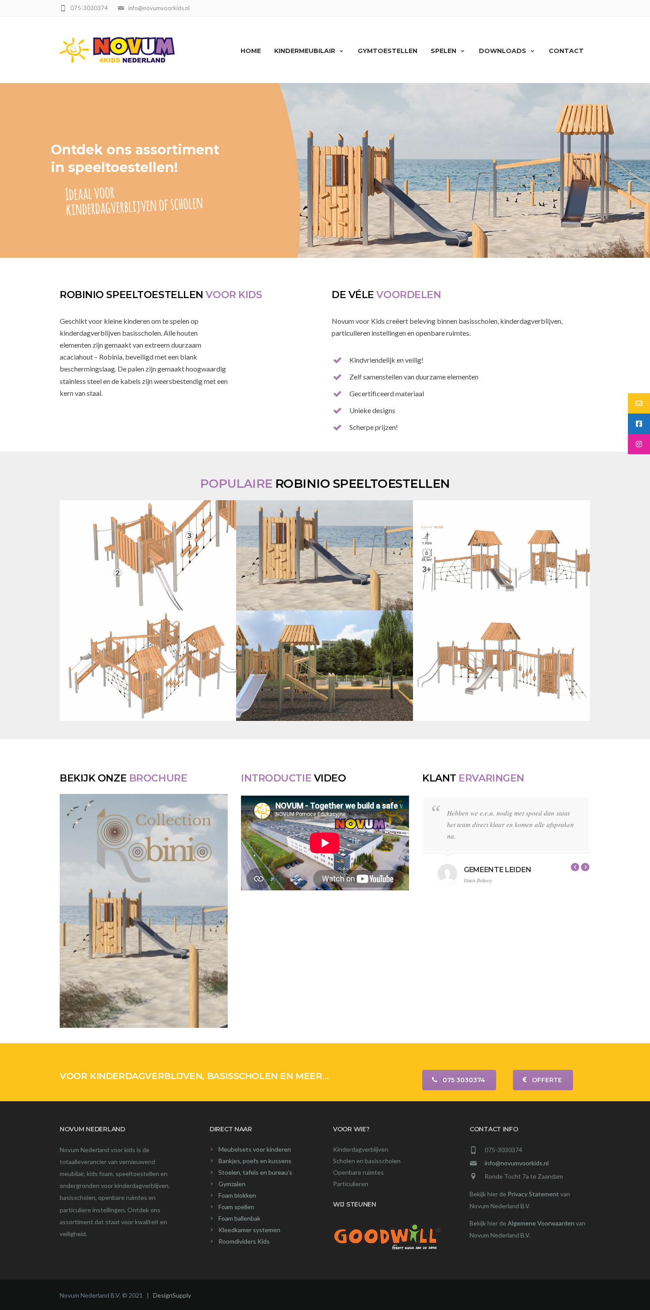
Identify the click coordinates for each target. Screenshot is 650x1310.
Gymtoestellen (387, 51)
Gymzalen (231, 1183)
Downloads (502, 51)
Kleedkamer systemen (249, 1229)
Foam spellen (236, 1206)
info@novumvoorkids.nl (517, 1163)
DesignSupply (172, 1295)
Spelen (443, 51)
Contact (566, 51)
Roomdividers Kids (244, 1241)
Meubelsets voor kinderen (254, 1149)
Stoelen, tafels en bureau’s (255, 1172)
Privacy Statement (533, 1194)
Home (251, 51)
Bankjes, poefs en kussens (254, 1160)
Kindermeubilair (304, 51)
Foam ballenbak (239, 1218)
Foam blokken (237, 1195)
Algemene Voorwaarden (541, 1223)
